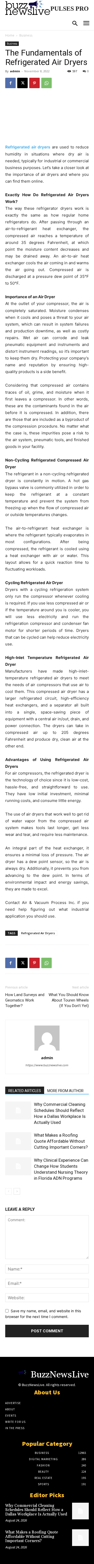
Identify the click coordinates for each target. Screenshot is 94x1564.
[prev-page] (8, 1191)
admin (15, 71)
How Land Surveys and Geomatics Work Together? (24, 1000)
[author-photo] (47, 1050)
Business (25, 35)
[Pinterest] (34, 83)
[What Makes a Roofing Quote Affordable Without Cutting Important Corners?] (18, 1141)
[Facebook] (10, 83)
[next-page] (17, 1191)
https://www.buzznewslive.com (47, 1065)
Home (9, 35)
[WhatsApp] (46, 83)
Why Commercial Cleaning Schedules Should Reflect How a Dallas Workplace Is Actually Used (36, 1510)
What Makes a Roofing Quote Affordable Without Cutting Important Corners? (61, 1141)
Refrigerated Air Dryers (38, 933)
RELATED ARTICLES (24, 1091)
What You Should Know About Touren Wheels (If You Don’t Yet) (69, 1000)
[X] (22, 83)
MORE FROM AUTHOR (65, 1091)
